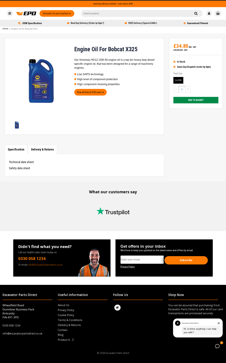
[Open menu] (9, 13)
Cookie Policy (66, 315)
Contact (62, 330)
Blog (61, 335)
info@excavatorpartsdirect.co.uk (45, 264)
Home (5, 28)
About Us (63, 305)
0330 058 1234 (32, 258)
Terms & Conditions (70, 320)
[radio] (178, 80)
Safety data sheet (19, 168)
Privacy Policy (66, 310)
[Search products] (196, 13)
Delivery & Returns (42, 149)
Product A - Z (66, 340)
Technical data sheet (21, 162)
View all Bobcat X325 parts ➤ (90, 92)
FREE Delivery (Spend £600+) (142, 23)
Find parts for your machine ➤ (57, 13)
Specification (16, 149)
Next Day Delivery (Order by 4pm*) (87, 23)
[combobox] (142, 13)
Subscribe (186, 260)
